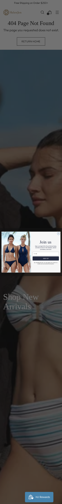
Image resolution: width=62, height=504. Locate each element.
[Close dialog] (58, 233)
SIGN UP (45, 258)
